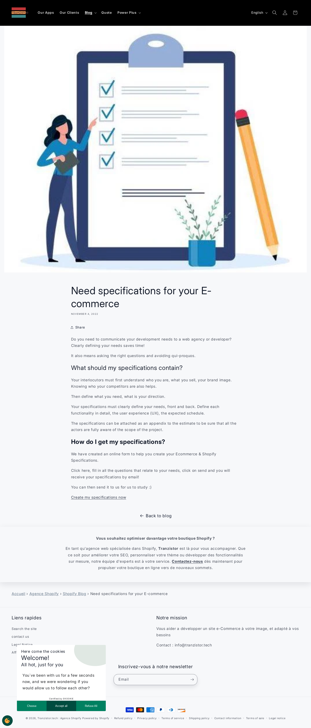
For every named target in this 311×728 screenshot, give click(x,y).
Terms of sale (255, 718)
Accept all (61, 705)
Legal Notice (22, 645)
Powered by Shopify (95, 718)
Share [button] (80, 327)
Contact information (227, 718)
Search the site (24, 629)
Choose (31, 705)
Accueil (18, 593)
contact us (20, 637)
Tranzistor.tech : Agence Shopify (59, 718)
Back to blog (159, 515)
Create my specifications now (98, 497)
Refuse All (91, 705)
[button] (90, 13)
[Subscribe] (192, 679)
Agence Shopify (44, 593)
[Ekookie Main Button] (7, 720)
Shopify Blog (74, 593)
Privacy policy (147, 718)
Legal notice (277, 718)
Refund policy (123, 718)
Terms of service (172, 718)
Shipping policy (199, 718)
